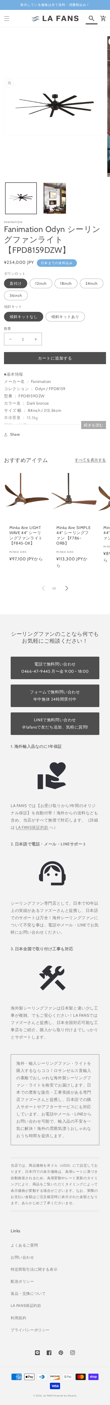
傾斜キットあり (65, 316)
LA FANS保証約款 (32, 827)
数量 (7, 328)
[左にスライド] (43, 588)
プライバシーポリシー (30, 1330)
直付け (16, 283)
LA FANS (48, 1395)
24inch (91, 283)
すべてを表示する (90, 459)
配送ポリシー (22, 1281)
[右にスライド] (67, 588)
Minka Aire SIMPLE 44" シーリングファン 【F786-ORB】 (73, 535)
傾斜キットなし (24, 316)
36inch (16, 295)
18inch (66, 283)
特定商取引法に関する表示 (34, 1269)
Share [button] (15, 434)
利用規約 (18, 1317)
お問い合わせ (22, 1257)
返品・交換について (28, 1293)
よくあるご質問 (24, 1245)
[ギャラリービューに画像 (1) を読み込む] (21, 198)
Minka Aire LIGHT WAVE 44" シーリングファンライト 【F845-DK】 (26, 535)
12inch (41, 283)
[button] (7, 18)
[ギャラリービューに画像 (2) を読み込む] (54, 198)
